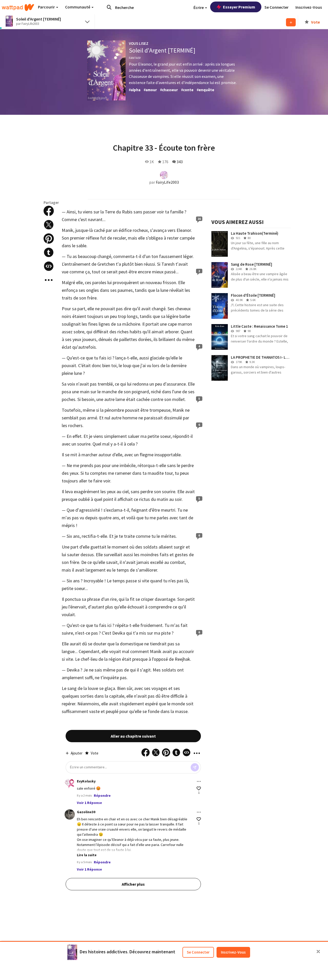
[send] (195, 767)
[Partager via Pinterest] (49, 238)
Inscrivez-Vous (233, 952)
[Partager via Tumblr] (49, 252)
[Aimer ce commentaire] (198, 788)
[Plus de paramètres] (199, 781)
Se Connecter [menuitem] (276, 7)
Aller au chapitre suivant (133, 736)
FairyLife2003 (167, 182)
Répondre (102, 795)
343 (180, 161)
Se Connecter (198, 952)
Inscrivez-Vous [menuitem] (308, 7)
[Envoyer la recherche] (109, 7)
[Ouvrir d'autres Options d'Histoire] (49, 280)
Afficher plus (133, 884)
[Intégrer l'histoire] (49, 266)
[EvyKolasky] (70, 784)
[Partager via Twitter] (49, 225)
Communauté (78, 6)
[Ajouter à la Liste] (291, 22)
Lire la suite (87, 855)
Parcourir (47, 6)
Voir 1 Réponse (89, 802)
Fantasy (135, 58)
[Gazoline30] (70, 814)
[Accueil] (18, 7)
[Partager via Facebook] (49, 211)
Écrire (198, 7)
